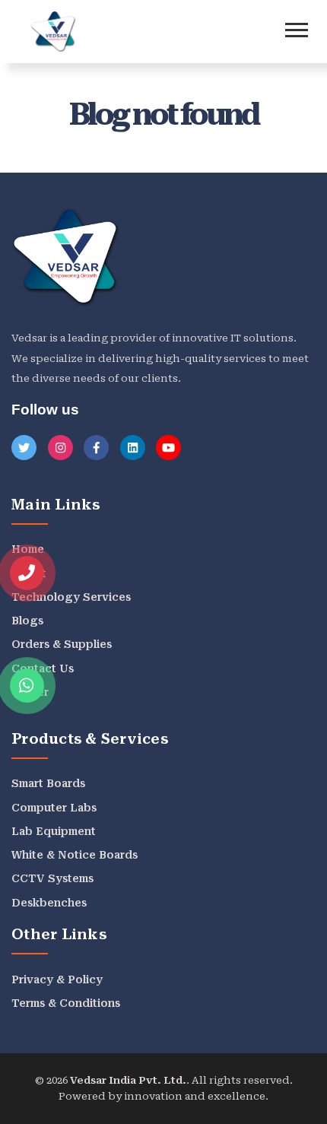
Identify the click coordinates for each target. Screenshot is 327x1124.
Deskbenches (49, 903)
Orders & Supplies (61, 644)
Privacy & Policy (57, 979)
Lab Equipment (53, 831)
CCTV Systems (52, 878)
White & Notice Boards (74, 855)
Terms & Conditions (65, 1003)
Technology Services (71, 597)
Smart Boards (48, 783)
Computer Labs (54, 808)
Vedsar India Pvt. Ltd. (128, 1080)
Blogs (27, 620)
